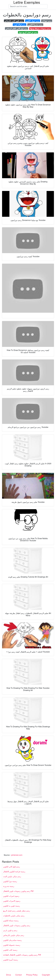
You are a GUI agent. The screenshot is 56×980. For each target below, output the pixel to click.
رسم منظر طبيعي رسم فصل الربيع (16, 910)
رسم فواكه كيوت (20, 24)
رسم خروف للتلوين (32, 20)
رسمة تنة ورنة (8, 886)
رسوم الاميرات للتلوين (11, 901)
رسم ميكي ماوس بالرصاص (13, 935)
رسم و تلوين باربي (10, 930)
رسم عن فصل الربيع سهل (28, 32)
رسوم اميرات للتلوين (11, 896)
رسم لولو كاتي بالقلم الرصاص (16, 28)
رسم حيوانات (46, 20)
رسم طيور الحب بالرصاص (14, 20)
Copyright (46, 974)
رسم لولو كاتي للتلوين (11, 866)
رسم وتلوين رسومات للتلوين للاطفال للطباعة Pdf (22, 954)
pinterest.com (16, 855)
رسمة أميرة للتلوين (10, 959)
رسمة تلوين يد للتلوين (11, 905)
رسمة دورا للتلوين (10, 881)
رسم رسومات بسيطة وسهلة (40, 28)
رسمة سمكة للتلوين (11, 920)
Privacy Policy (32, 974)
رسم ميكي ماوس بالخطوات (13, 915)
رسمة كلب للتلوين (10, 950)
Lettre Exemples (26, 2)
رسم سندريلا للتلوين (35, 24)
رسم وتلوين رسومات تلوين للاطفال (16, 925)
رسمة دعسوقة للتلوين (11, 945)
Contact (18, 974)
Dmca (8, 974)
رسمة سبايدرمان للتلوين (12, 940)
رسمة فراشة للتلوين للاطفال (14, 871)
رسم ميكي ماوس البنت (12, 876)
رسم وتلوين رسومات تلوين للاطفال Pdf (18, 891)
